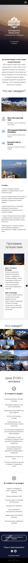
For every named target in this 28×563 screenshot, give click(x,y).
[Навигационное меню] (25, 2)
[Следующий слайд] (27, 286)
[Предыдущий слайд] (1, 286)
